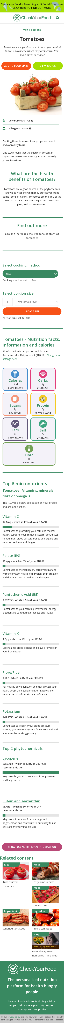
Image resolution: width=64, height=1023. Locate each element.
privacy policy (14, 1016)
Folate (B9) (11, 555)
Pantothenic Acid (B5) (20, 594)
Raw (8, 273)
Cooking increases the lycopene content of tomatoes (32, 236)
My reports (25, 1009)
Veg (25, 29)
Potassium (11, 711)
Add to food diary (16, 65)
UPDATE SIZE (32, 311)
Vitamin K (11, 633)
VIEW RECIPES (48, 65)
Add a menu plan (28, 1005)
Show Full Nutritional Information (32, 846)
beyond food (16, 1001)
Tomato (36, 29)
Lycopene (10, 758)
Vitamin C (11, 516)
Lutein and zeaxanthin (21, 801)
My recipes (46, 1005)
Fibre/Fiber (12, 672)
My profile (40, 1009)
